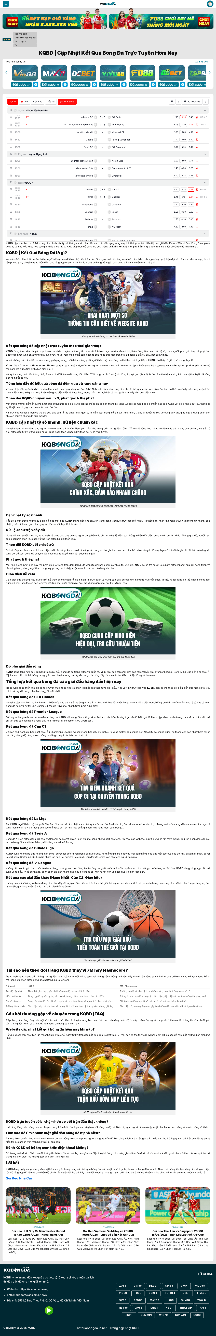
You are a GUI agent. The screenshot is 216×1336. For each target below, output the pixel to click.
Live (26, 101)
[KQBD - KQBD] (108, 4)
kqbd (115, 246)
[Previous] (7, 72)
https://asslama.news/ (34, 1289)
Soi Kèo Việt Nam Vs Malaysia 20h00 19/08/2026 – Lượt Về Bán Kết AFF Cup (108, 1232)
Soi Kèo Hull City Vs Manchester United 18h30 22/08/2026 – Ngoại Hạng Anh (38, 1232)
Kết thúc (37, 101)
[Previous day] (178, 102)
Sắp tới (51, 101)
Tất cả (13, 101)
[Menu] (6, 4)
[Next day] (206, 102)
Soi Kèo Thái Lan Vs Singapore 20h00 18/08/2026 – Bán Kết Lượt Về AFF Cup (178, 1232)
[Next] (209, 72)
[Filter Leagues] (172, 102)
